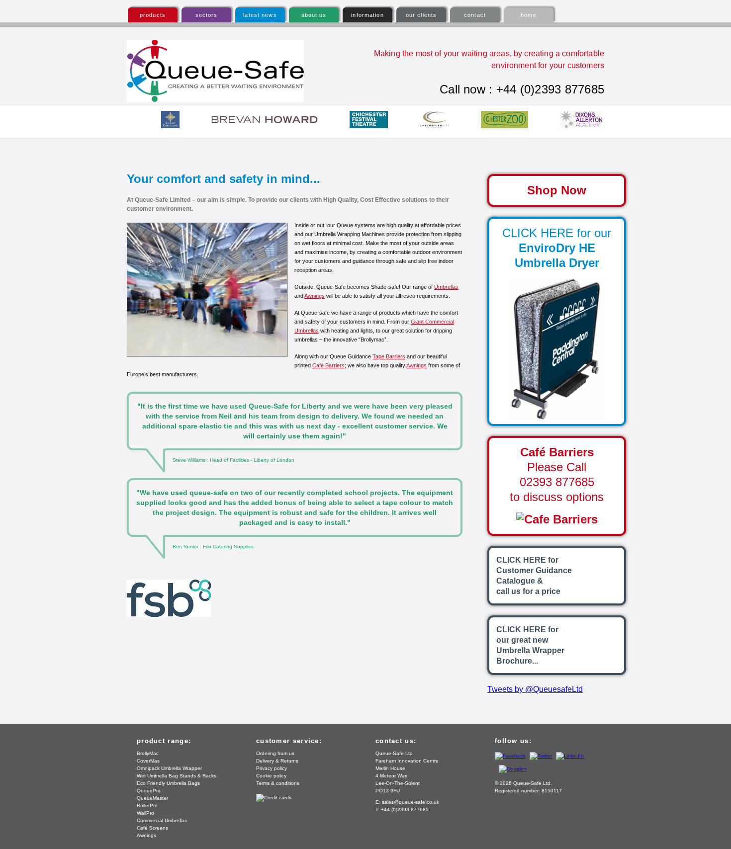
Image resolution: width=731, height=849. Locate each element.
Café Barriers (328, 365)
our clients (421, 15)
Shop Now (556, 190)
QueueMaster (152, 798)
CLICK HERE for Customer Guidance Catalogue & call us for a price (534, 575)
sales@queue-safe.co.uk (410, 802)
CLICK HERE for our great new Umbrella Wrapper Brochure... (530, 645)
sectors (206, 15)
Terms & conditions (277, 783)
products (153, 15)
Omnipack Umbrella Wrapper (169, 768)
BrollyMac (148, 753)
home (528, 15)
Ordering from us (275, 753)
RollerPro (147, 805)
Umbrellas (446, 287)
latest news (259, 15)
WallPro (145, 813)
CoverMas (148, 761)
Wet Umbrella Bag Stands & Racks (176, 775)
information (367, 15)
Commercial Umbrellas (162, 820)
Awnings (314, 296)
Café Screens (152, 828)
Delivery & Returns (277, 761)
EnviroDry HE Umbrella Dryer (556, 247)
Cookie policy (271, 775)
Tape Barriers (388, 356)
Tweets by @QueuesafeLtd (535, 689)
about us (314, 15)
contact (475, 15)
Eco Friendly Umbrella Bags (168, 783)
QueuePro (149, 790)
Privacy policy (271, 768)
